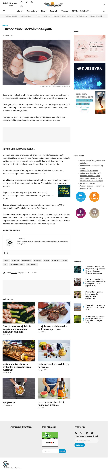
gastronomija (26, 260)
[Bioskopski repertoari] (81, 196)
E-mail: (95, 436)
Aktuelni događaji (26, 16)
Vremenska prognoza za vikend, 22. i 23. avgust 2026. (95, 307)
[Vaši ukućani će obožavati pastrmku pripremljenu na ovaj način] (19, 351)
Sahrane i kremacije (96, 16)
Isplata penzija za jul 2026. (90, 173)
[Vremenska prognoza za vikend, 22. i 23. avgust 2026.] (77, 307)
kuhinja (46, 260)
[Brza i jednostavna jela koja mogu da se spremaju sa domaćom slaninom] (19, 313)
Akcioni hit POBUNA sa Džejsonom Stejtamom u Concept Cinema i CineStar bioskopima (95, 270)
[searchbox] (50, 451)
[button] (103, 4)
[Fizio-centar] (89, 102)
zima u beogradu (31, 264)
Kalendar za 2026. (11, 16)
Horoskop (56, 16)
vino (5, 264)
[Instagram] (8, 253)
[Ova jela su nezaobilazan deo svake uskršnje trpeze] (54, 313)
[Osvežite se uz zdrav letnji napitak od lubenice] (54, 389)
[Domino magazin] (50, 443)
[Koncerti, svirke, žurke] (81, 213)
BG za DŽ (47, 16)
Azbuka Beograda (81, 16)
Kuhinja (5, 25)
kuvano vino (55, 260)
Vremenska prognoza (89, 171)
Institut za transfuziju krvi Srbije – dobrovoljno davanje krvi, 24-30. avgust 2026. (95, 282)
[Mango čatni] (19, 389)
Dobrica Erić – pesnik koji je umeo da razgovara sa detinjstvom (93, 295)
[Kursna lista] (89, 48)
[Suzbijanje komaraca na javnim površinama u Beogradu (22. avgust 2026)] (77, 319)
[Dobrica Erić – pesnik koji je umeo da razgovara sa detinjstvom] (77, 294)
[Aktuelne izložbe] (94, 213)
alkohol (6, 260)
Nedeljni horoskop (87, 183)
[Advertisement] (43, 134)
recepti (65, 260)
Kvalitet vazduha (67, 16)
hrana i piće (37, 260)
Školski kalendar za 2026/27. (91, 181)
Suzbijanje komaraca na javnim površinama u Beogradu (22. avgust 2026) (94, 319)
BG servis (37, 16)
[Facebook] (5, 253)
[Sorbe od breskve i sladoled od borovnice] (54, 351)
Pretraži (62, 451)
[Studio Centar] (50, 435)
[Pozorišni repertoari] (94, 196)
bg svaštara (15, 260)
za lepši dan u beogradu (17, 264)
